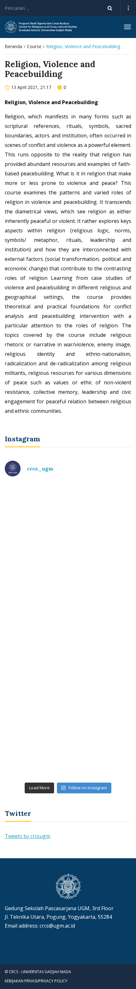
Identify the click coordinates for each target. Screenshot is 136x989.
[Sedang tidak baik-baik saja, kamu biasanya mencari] (68, 519)
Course (34, 46)
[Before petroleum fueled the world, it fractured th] (68, 667)
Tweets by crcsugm (27, 836)
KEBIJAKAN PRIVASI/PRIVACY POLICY (36, 981)
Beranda (13, 46)
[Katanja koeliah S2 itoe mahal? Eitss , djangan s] (68, 593)
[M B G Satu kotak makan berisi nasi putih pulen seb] (68, 741)
